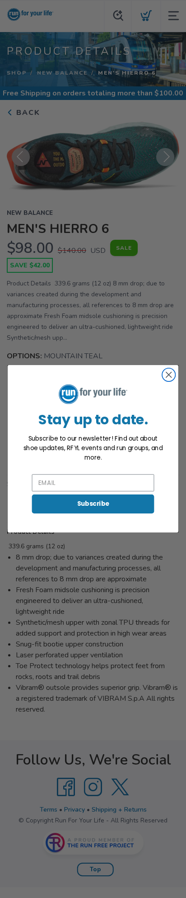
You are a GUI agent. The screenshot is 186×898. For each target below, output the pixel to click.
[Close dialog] (168, 374)
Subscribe (93, 503)
